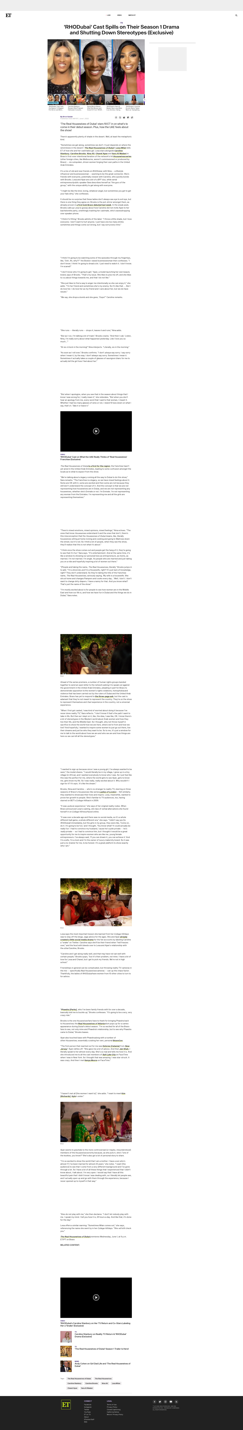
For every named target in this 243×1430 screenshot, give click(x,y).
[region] (96, 66)
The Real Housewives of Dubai (79, 1379)
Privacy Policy (112, 1407)
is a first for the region (99, 466)
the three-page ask (104, 696)
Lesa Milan (121, 148)
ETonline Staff (89, 1419)
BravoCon (118, 1040)
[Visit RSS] (176, 1402)
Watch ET (132, 15)
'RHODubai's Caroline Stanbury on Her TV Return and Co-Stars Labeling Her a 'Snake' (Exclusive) (95, 1324)
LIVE (109, 15)
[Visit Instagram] (165, 1402)
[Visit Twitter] (160, 1402)
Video (119, 15)
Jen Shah (124, 1049)
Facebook (87, 1405)
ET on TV (87, 1414)
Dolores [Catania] (111, 1046)
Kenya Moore (91, 1060)
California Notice (113, 1412)
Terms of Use (111, 1405)
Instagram (88, 1407)
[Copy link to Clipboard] (132, 118)
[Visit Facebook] (154, 1402)
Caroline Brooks (78, 153)
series (122, 156)
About (86, 1417)
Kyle (74, 1096)
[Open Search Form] (236, 15)
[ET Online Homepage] (8, 15)
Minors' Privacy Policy (115, 1414)
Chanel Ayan (102, 153)
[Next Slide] (144, 99)
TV (121, 23)
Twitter (86, 1409)
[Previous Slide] (47, 99)
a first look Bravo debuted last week (94, 205)
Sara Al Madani (119, 153)
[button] (96, 431)
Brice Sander (68, 117)
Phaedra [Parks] (69, 1009)
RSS (85, 1422)
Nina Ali (91, 153)
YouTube (87, 1412)
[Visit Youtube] (171, 1402)
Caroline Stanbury (74, 1383)
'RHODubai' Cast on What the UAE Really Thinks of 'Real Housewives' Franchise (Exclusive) (93, 458)
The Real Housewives (103, 1379)
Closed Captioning (113, 1409)
